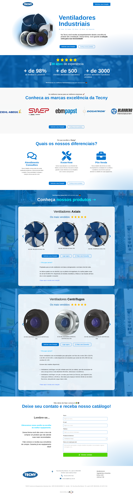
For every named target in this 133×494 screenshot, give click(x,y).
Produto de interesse (68, 435)
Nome (64, 415)
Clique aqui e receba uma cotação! (50, 280)
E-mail (64, 422)
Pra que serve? (46, 262)
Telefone (65, 429)
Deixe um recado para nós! (70, 442)
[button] (23, 236)
